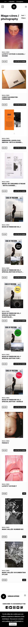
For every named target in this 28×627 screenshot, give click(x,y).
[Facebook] (7, 607)
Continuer (13, 624)
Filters (23, 18)
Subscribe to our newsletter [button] (14, 604)
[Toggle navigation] (26, 6)
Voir (24, 493)
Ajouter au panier (19, 61)
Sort (22, 15)
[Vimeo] (18, 607)
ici (22, 621)
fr (5, 1)
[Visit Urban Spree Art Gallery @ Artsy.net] (21, 607)
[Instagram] (14, 607)
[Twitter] (10, 607)
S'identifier (11, 1)
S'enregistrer (19, 1)
